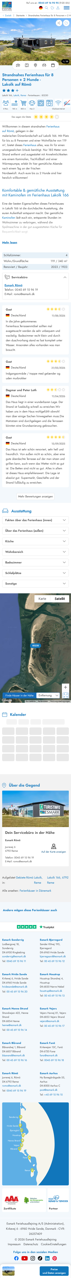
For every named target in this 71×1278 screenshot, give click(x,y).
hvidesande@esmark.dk (14, 986)
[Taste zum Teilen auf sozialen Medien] (59, 23)
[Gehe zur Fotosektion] (17, 65)
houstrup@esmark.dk (51, 991)
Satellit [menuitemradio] (60, 599)
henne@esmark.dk (11, 1025)
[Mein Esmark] (58, 8)
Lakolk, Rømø (19, 95)
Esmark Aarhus (49, 1073)
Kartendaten (43, 701)
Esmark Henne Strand (15, 1008)
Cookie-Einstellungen (53, 1244)
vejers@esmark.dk (49, 1021)
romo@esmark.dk (22, 861)
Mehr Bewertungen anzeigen (35, 496)
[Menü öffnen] (66, 7)
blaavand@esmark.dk (13, 1055)
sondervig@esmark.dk (14, 956)
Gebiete (20, 877)
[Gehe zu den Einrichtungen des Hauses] (44, 65)
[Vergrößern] (65, 687)
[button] (35, 645)
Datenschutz (30, 1244)
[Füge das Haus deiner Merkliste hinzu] (66, 23)
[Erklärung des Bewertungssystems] (35, 90)
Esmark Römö (13, 285)
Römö (29, 877)
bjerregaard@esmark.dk (53, 956)
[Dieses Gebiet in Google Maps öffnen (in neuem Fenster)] (7, 700)
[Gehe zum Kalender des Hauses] (54, 65)
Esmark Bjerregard (51, 940)
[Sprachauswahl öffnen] (41, 8)
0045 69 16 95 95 (48, 3)
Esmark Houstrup (50, 974)
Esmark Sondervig (13, 940)
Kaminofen (8, 218)
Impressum (14, 1244)
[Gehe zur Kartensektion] (35, 65)
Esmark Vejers (48, 1008)
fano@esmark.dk (49, 1055)
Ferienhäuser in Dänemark (35, 891)
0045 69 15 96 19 (24, 857)
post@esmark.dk (48, 1090)
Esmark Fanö (47, 1043)
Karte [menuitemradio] (42, 599)
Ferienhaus (29, 145)
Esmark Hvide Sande (14, 974)
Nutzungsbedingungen (60, 701)
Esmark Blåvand (11, 1043)
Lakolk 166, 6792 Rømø (57, 880)
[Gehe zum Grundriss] (26, 65)
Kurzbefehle (31, 701)
